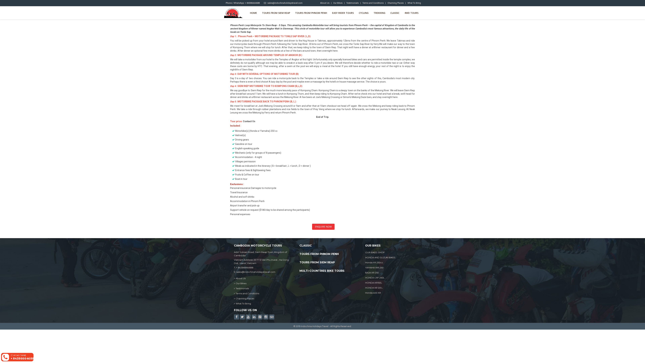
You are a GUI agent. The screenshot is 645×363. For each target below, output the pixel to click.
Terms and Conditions (373, 3)
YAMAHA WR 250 (374, 267)
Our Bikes (337, 3)
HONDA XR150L (373, 282)
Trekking (379, 12)
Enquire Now (323, 226)
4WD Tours (411, 12)
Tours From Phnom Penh (311, 12)
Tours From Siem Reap (276, 12)
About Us (324, 3)
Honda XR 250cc (374, 262)
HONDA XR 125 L (374, 287)
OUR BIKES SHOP (375, 252)
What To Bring (414, 3)
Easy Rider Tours (343, 12)
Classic (394, 12)
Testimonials (352, 3)
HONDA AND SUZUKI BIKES (380, 257)
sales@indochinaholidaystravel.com (285, 3)
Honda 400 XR (373, 292)
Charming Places (396, 3)
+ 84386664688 (244, 267)
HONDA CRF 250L (374, 277)
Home (253, 12)
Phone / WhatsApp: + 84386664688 (243, 3)
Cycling (364, 12)
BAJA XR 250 (372, 272)
